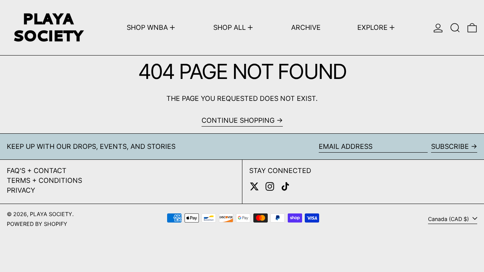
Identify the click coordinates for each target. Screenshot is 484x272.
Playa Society (51, 214)
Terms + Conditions (44, 180)
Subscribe (450, 146)
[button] (455, 27)
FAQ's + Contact (37, 171)
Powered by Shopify (37, 224)
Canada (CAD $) (449, 219)
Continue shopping (238, 120)
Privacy (21, 190)
